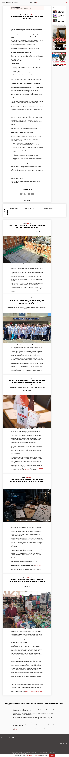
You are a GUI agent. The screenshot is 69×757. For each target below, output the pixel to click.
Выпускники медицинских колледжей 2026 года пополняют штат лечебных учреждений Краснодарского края (32, 211)
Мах (32, 570)
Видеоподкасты (15, 2)
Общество (30, 14)
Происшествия (28, 477)
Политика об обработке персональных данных (48, 752)
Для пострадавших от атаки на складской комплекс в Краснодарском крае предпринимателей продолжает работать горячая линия (54, 211)
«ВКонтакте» (25, 570)
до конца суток (28, 469)
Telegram (29, 570)
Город (28, 223)
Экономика (28, 378)
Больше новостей (27, 200)
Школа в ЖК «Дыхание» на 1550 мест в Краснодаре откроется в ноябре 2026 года (16, 211)
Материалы (8, 2)
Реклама (3, 2)
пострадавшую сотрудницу (18, 470)
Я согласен (52, 755)
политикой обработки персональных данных (33, 755)
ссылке (15, 729)
